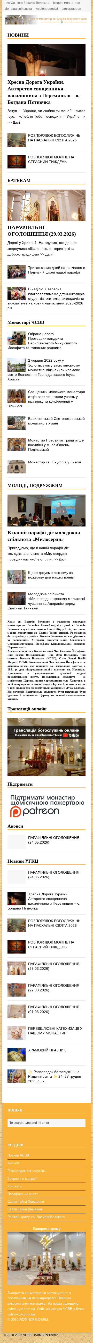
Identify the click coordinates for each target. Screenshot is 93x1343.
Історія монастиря (66, 3)
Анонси (15, 826)
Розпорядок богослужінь (26, 1171)
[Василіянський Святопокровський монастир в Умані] (16, 427)
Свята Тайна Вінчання (24, 1209)
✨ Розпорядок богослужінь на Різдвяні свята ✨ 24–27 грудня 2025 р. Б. (54, 1076)
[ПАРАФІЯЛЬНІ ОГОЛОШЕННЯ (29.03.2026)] (46, 218)
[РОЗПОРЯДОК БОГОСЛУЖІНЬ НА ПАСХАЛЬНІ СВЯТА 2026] (16, 144)
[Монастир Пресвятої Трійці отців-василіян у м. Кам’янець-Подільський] (16, 448)
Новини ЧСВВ (18, 1155)
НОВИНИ (18, 35)
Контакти (14, 1186)
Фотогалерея (71, 9)
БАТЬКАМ (19, 180)
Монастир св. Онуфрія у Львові (54, 462)
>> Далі (13, 122)
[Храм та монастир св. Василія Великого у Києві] (46, 22)
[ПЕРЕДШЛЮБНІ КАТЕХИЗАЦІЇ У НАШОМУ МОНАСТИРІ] (16, 1037)
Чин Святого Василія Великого (26, 3)
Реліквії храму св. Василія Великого (36, 1217)
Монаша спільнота (18, 9)
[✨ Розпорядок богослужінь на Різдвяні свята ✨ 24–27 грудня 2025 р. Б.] (16, 1080)
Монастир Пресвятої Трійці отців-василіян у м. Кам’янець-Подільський (56, 445)
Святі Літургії (56, 629)
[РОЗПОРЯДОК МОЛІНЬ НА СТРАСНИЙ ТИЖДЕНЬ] (16, 165)
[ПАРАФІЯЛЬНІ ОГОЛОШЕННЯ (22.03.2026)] (16, 994)
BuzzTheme (50, 1335)
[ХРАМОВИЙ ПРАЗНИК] (16, 1058)
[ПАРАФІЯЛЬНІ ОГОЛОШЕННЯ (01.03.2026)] (16, 1015)
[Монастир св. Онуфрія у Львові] (16, 470)
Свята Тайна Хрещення (25, 1201)
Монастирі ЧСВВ (25, 322)
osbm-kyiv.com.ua (21, 1309)
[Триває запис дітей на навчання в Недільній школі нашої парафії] (16, 276)
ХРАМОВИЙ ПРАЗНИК (47, 1050)
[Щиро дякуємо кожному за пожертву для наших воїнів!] (16, 581)
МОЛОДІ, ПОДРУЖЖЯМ (35, 485)
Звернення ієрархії (22, 1178)
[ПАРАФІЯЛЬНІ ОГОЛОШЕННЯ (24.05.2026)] (16, 846)
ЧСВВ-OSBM (38, 1320)
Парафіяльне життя (22, 1194)
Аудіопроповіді (47, 9)
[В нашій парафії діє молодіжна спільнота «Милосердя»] (46, 523)
